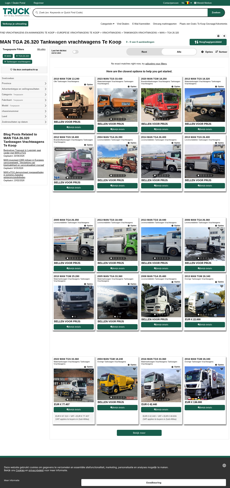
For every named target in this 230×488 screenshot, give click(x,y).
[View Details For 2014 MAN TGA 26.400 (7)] (161, 161)
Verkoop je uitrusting (15, 24)
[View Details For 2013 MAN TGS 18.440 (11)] (161, 244)
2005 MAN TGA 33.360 (109, 276)
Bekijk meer (139, 432)
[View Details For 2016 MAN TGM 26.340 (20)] (205, 383)
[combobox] (132, 12)
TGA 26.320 (23, 56)
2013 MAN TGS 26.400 (197, 137)
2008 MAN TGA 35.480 (153, 276)
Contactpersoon (170, 3)
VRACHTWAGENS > (113, 32)
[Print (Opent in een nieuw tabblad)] (218, 36)
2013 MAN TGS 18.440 (109, 220)
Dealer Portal (19, 3)
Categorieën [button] (106, 24)
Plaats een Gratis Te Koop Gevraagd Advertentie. (204, 24)
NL (183, 3)
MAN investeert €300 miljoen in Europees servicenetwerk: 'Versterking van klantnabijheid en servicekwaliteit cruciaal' (24, 162)
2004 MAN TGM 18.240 (110, 359)
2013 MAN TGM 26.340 (197, 276)
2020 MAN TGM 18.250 (154, 79)
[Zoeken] (36, 12)
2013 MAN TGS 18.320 (197, 79)
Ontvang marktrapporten (165, 24)
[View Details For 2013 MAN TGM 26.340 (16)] (205, 300)
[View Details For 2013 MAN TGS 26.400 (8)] (205, 161)
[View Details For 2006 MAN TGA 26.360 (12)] (205, 244)
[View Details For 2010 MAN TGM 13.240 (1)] (74, 103)
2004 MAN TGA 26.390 (109, 137)
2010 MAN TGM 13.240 (66, 79)
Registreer (39, 3)
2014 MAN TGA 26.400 (153, 137)
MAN (9, 56)
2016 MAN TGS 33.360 (153, 359)
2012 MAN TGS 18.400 (66, 137)
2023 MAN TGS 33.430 (109, 79)
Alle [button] (179, 51)
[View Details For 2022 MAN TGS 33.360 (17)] (74, 385)
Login (7, 3)
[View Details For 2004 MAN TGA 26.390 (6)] (117, 161)
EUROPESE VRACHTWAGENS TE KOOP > (79, 32)
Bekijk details (75, 127)
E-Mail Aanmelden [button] (141, 24)
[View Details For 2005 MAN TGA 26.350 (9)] (74, 244)
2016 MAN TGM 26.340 (197, 359)
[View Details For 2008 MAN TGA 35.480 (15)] (161, 300)
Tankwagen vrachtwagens (18, 62)
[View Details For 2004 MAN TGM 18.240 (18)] (117, 383)
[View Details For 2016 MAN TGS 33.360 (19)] (161, 385)
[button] (206, 52)
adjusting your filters (156, 63)
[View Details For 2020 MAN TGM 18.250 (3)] (161, 105)
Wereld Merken (204, 3)
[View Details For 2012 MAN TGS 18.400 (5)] (74, 163)
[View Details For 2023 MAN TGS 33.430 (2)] (117, 105)
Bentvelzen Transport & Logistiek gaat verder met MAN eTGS (22, 151)
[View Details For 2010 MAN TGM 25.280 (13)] (74, 302)
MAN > (163, 32)
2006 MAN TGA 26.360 (197, 220)
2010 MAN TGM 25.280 (66, 276)
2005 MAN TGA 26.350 (66, 220)
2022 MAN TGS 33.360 (66, 359)
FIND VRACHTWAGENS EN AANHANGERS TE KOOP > (28, 32)
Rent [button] (144, 51)
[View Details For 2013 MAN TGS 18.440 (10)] (117, 244)
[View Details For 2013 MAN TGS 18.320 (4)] (205, 120)
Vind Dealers (123, 24)
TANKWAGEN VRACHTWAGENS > (142, 32)
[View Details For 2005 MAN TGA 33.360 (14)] (117, 302)
